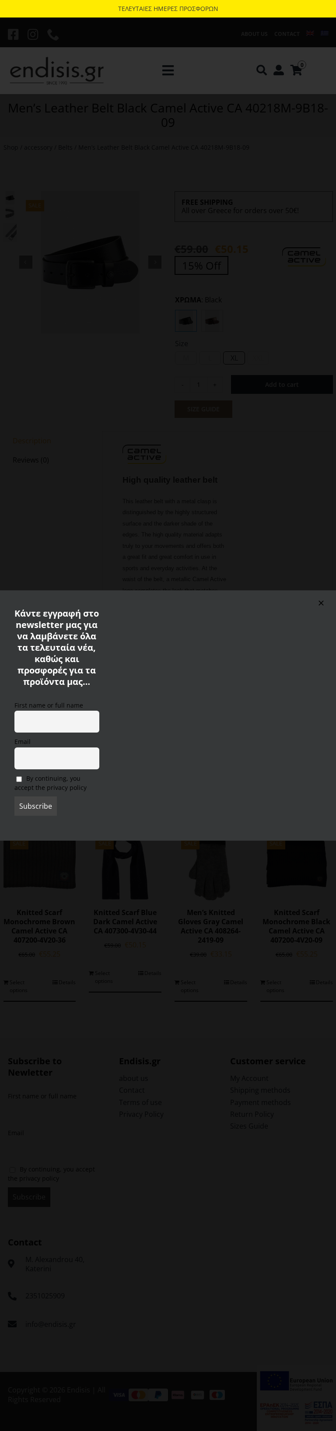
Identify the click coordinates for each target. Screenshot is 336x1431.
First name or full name (48, 705)
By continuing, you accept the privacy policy (50, 783)
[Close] (321, 603)
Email (22, 741)
